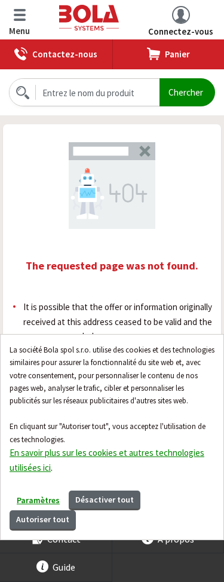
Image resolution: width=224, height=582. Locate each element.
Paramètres (38, 500)
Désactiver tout (104, 499)
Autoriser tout (42, 519)
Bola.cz (112, 18)
